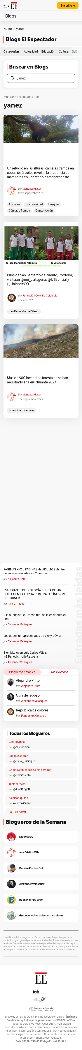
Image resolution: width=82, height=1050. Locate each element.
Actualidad (31, 51)
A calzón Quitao (22, 803)
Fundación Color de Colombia (40, 295)
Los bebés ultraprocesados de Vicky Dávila (32, 636)
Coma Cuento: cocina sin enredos (30, 770)
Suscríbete (68, 5)
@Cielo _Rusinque (24, 761)
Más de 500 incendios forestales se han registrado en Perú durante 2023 (37, 380)
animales (14, 204)
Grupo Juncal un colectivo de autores (41, 915)
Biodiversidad (34, 204)
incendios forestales (21, 410)
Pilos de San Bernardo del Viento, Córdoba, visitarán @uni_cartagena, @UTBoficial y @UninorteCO (40, 279)
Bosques (53, 204)
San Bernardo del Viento (24, 311)
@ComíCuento (22, 775)
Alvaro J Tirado (16, 603)
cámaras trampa (19, 210)
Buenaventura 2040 (31, 899)
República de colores (32, 710)
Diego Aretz (26, 836)
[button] (76, 51)
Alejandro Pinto (17, 579)
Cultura (63, 51)
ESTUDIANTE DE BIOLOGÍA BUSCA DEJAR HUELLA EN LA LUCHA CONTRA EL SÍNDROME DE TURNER (35, 594)
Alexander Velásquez (20, 624)
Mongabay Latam (32, 188)
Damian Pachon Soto (31, 868)
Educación (48, 51)
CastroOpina (17, 742)
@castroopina (21, 747)
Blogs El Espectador (31, 39)
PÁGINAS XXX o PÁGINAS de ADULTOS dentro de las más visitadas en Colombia (34, 571)
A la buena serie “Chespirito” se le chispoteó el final (34, 617)
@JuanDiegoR (21, 789)
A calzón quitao (18, 798)
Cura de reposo (28, 695)
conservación (44, 210)
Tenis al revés (17, 784)
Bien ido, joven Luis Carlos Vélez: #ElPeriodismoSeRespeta (25, 654)
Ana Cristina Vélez (30, 852)
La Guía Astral (17, 812)
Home (7, 29)
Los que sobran (18, 756)
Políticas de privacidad (37, 1020)
